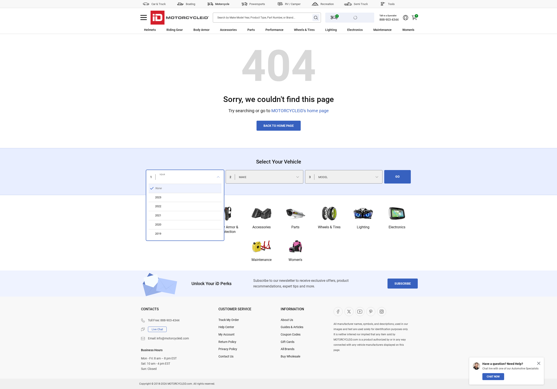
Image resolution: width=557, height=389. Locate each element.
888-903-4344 (389, 19)
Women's (408, 30)
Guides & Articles (292, 327)
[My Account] (405, 17)
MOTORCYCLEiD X (349, 311)
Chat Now (493, 376)
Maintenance (382, 30)
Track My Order (228, 320)
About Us (287, 320)
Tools (391, 4)
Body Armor (201, 30)
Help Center (226, 327)
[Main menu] (143, 17)
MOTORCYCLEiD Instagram (381, 311)
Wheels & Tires (304, 30)
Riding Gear (174, 30)
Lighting (331, 30)
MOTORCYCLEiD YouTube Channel (359, 311)
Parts (251, 30)
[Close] (538, 363)
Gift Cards (287, 342)
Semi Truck (361, 4)
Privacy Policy (227, 349)
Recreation (327, 4)
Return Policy (227, 342)
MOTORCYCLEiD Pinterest (370, 311)
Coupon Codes (290, 334)
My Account (226, 334)
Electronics (355, 30)
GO (397, 176)
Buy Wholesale (290, 356)
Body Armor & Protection (227, 229)
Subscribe (402, 283)
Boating (190, 4)
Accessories (228, 30)
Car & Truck (158, 4)
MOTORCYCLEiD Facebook (338, 311)
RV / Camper (292, 4)
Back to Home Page (278, 125)
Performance (274, 30)
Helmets (150, 30)
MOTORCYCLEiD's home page (300, 110)
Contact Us (225, 356)
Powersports (257, 4)
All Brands (287, 349)
